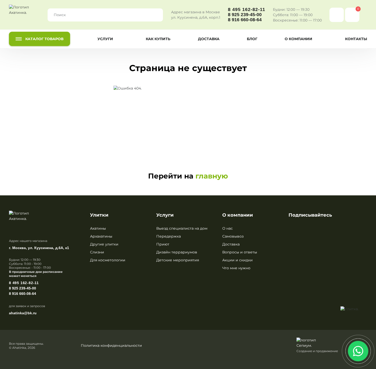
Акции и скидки (237, 260)
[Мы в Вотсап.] (336, 15)
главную (211, 176)
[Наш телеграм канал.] (354, 323)
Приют (162, 244)
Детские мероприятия (177, 260)
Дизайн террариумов (176, 252)
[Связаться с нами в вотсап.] (358, 351)
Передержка (168, 236)
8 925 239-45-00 (245, 14)
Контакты (356, 39)
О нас (227, 228)
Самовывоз (233, 236)
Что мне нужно (236, 268)
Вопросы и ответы (239, 252)
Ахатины (98, 228)
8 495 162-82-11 (246, 9)
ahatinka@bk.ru (23, 313)
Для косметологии (107, 260)
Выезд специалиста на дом (181, 228)
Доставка (208, 39)
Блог (252, 39)
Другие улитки (104, 244)
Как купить (158, 39)
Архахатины (101, 236)
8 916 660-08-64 (245, 19)
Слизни (97, 252)
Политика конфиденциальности (111, 345)
